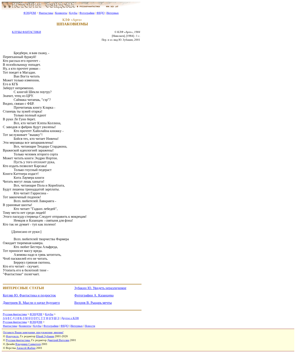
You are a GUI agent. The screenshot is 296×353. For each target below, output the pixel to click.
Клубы (73, 13)
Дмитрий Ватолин (58, 340)
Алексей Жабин (26, 348)
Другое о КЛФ (70, 318)
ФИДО (100, 13)
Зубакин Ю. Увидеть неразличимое (100, 288)
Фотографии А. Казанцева (94, 295)
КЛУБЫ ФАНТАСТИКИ (26, 32)
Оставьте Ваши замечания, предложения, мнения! (33, 332)
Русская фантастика (15, 314)
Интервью (112, 13)
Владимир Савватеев (28, 344)
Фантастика (46, 13)
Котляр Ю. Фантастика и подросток (29, 295)
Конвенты (61, 13)
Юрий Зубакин (45, 336)
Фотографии (86, 13)
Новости (90, 325)
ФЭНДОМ (29, 13)
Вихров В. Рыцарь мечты (93, 303)
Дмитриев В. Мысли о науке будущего (31, 303)
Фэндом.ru (12, 336)
